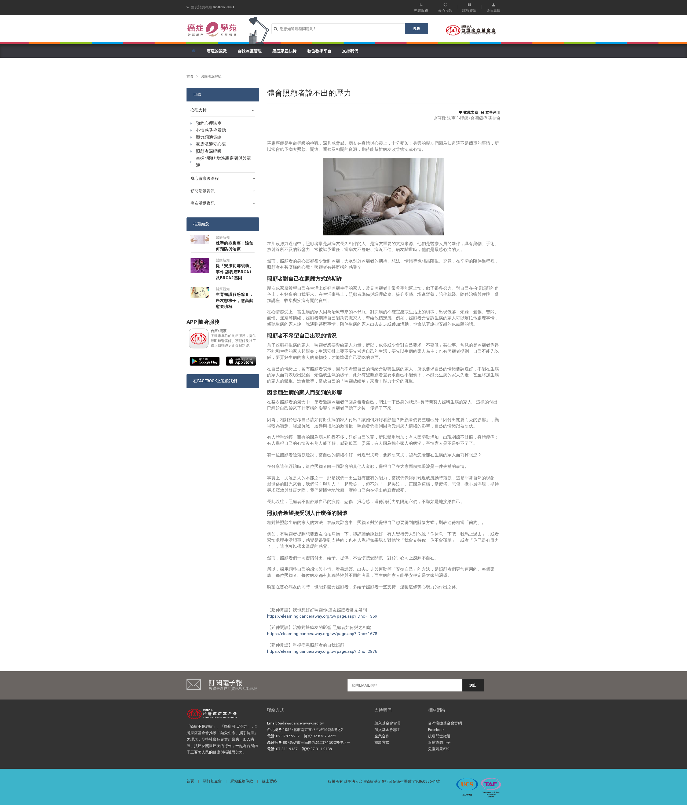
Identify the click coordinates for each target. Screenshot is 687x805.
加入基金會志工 (387, 729)
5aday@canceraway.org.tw (301, 723)
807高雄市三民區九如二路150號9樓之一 (316, 742)
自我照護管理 (249, 51)
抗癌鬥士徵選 (439, 736)
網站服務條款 (242, 781)
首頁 (190, 76)
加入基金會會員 (387, 723)
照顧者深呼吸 (211, 76)
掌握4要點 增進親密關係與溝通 (223, 162)
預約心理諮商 (209, 123)
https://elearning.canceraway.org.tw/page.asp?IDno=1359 (322, 616)
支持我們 (350, 51)
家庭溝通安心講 (211, 144)
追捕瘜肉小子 (439, 742)
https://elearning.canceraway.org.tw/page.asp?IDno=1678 (322, 633)
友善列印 (492, 112)
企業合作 (381, 736)
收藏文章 (470, 112)
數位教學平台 (319, 51)
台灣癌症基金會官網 (445, 723)
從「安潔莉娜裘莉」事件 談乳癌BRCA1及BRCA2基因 (234, 271)
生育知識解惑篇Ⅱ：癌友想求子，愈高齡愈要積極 (234, 300)
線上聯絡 (269, 781)
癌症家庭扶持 (284, 51)
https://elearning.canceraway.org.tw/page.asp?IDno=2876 (322, 651)
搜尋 (416, 29)
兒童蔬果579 (439, 749)
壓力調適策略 (209, 137)
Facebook (436, 729)
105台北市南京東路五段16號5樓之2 (313, 729)
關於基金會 (212, 781)
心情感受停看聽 (211, 130)
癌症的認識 (217, 51)
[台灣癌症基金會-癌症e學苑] (212, 29)
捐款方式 (381, 742)
